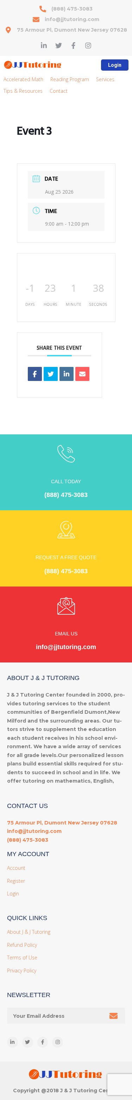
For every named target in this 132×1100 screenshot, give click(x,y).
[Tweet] (51, 374)
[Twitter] (58, 45)
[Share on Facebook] (35, 374)
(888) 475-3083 (66, 494)
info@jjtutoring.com (66, 647)
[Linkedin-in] (43, 45)
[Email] (82, 374)
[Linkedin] (66, 374)
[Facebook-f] (73, 45)
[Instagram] (88, 45)
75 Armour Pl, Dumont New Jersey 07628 (62, 823)
